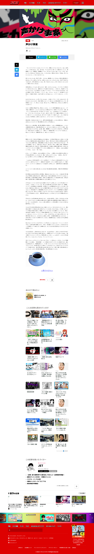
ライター (65, 3)
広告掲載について (28, 547)
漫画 (34, 7)
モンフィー (46, 538)
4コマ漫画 (15, 526)
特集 (25, 3)
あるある (54, 7)
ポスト (31, 57)
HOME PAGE (53, 471)
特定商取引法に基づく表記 (65, 547)
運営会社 (74, 547)
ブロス (44, 3)
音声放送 (51, 538)
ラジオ (38, 3)
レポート (39, 7)
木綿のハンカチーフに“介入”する (36, 481)
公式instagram (13, 540)
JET (30, 51)
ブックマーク (42, 57)
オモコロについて (50, 526)
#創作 (32, 40)
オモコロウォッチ (23, 538)
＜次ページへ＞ (47, 270)
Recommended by (60, 450)
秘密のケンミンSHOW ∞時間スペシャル (39, 477)
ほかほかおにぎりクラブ (54, 3)
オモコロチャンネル (21, 535)
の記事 (13, 493)
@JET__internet (44, 471)
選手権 (59, 7)
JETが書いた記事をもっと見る (62, 485)
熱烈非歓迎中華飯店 (32, 483)
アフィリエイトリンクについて (40, 547)
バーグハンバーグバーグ (44, 551)
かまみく (41, 538)
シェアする (53, 57)
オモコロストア (13, 542)
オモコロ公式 (13, 535)
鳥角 (42, 506)
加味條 (27, 507)
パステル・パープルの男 (34, 479)
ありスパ (36, 538)
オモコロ (14, 2)
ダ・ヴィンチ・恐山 (13, 508)
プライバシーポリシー (53, 547)
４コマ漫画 (31, 3)
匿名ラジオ (30, 538)
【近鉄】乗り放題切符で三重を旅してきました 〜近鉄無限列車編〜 (45, 475)
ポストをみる (31, 53)
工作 (49, 7)
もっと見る (82, 493)
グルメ (44, 7)
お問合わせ (20, 547)
